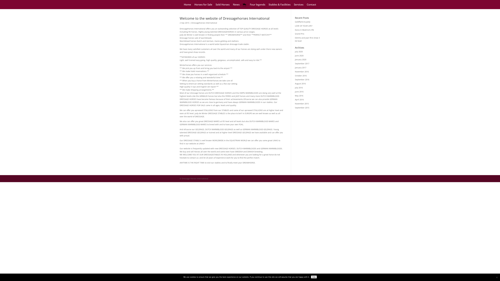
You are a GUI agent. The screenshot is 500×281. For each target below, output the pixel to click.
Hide (314, 277)
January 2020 (300, 59)
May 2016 (299, 95)
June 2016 (299, 91)
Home (187, 5)
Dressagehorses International (204, 23)
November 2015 (302, 103)
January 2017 (300, 67)
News (236, 5)
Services (298, 5)
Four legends (257, 5)
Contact (311, 5)
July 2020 (299, 51)
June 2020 (299, 55)
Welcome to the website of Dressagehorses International (225, 18)
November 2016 (302, 71)
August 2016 (300, 83)
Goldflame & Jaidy (302, 22)
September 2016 (302, 79)
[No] (496, 277)
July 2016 (299, 87)
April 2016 (299, 99)
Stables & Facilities (279, 5)
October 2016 (301, 75)
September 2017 (302, 63)
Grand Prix (299, 34)
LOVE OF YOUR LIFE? (303, 26)
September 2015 (302, 107)
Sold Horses (223, 5)
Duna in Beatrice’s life (304, 30)
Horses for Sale (203, 5)
